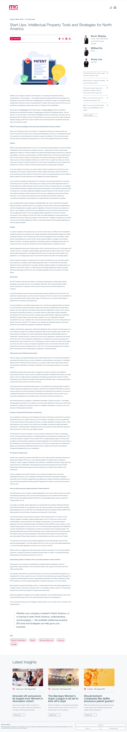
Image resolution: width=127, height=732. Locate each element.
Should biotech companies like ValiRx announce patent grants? (94, 82)
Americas (61, 640)
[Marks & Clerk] (13, 9)
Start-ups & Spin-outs (46, 640)
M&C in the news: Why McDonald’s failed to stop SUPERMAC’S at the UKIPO (93, 108)
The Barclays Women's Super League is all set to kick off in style (94, 74)
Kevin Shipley (98, 35)
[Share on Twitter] (63, 39)
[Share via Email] (59, 39)
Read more (17, 715)
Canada (13, 644)
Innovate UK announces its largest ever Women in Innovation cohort (28, 698)
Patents (32, 640)
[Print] (70, 39)
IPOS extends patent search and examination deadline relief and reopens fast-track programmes (92, 90)
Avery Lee (96, 59)
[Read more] (28, 677)
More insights (88, 115)
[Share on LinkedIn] (66, 39)
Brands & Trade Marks (18, 640)
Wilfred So (96, 48)
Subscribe (16, 38)
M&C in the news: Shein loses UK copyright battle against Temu (93, 99)
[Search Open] (110, 8)
